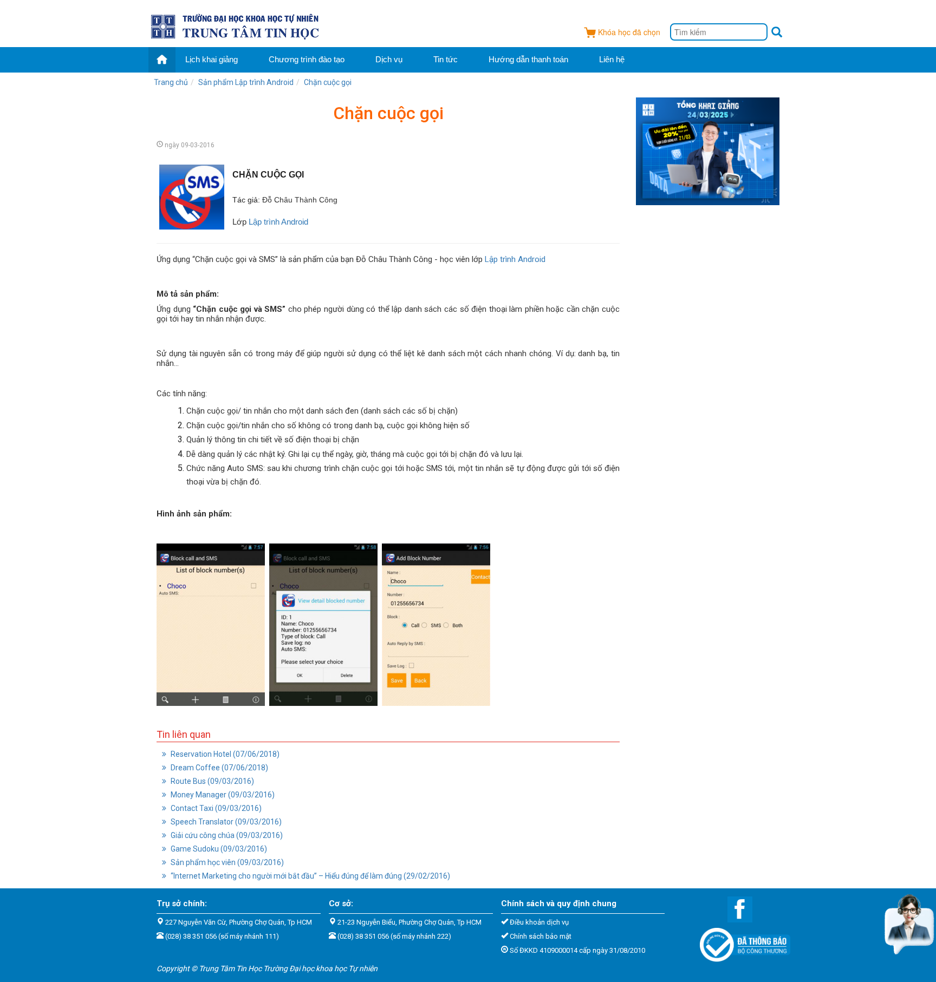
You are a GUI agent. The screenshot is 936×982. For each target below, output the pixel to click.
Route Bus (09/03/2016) (211, 781)
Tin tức (445, 59)
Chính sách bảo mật (540, 936)
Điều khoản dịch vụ (539, 922)
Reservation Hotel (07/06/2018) (224, 754)
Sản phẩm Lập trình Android (246, 82)
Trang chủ (171, 82)
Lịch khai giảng (211, 59)
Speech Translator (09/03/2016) (225, 821)
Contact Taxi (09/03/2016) (215, 808)
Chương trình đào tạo (306, 59)
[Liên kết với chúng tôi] (734, 909)
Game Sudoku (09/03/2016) (218, 848)
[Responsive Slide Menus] (235, 24)
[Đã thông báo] (739, 941)
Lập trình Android (278, 221)
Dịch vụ (388, 59)
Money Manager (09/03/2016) (222, 794)
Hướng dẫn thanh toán (528, 59)
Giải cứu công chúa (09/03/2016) (226, 835)
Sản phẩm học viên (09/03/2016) (226, 862)
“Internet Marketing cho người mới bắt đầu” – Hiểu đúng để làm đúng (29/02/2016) (309, 876)
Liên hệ (612, 59)
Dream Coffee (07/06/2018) (218, 767)
